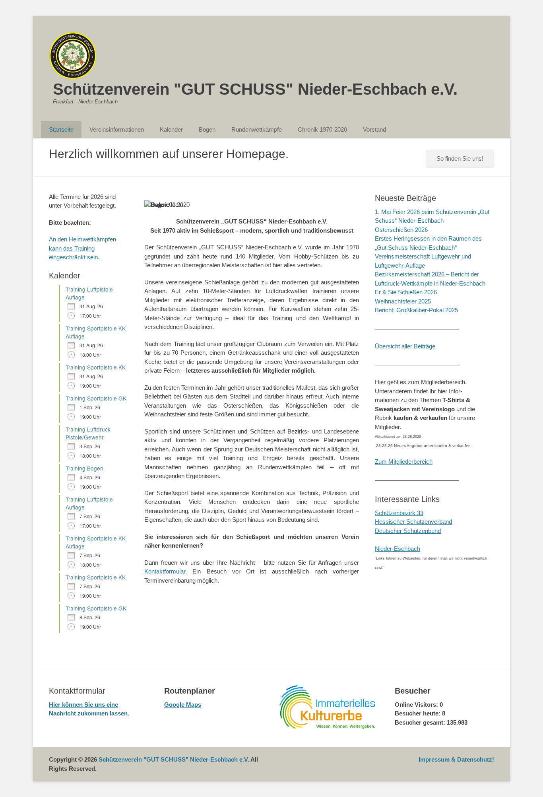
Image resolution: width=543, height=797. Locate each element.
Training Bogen (84, 468)
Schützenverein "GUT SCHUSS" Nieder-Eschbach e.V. (255, 89)
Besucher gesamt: (421, 722)
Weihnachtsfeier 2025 (403, 301)
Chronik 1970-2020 (322, 129)
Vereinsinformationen (116, 129)
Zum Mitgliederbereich (403, 461)
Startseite (61, 129)
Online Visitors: (417, 704)
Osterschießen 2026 (401, 229)
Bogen (207, 129)
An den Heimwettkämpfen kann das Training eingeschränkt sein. (82, 248)
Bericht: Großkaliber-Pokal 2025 (416, 310)
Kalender (171, 129)
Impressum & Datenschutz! (456, 759)
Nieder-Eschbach (397, 548)
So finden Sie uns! (459, 158)
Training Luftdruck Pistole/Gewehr (88, 433)
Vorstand (374, 129)
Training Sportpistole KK (96, 367)
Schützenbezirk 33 (399, 512)
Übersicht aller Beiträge (405, 346)
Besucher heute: (418, 713)
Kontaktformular (164, 571)
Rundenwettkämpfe (256, 129)
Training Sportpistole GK (96, 398)
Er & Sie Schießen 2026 (406, 292)
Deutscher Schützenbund (408, 530)
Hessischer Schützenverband (413, 521)
